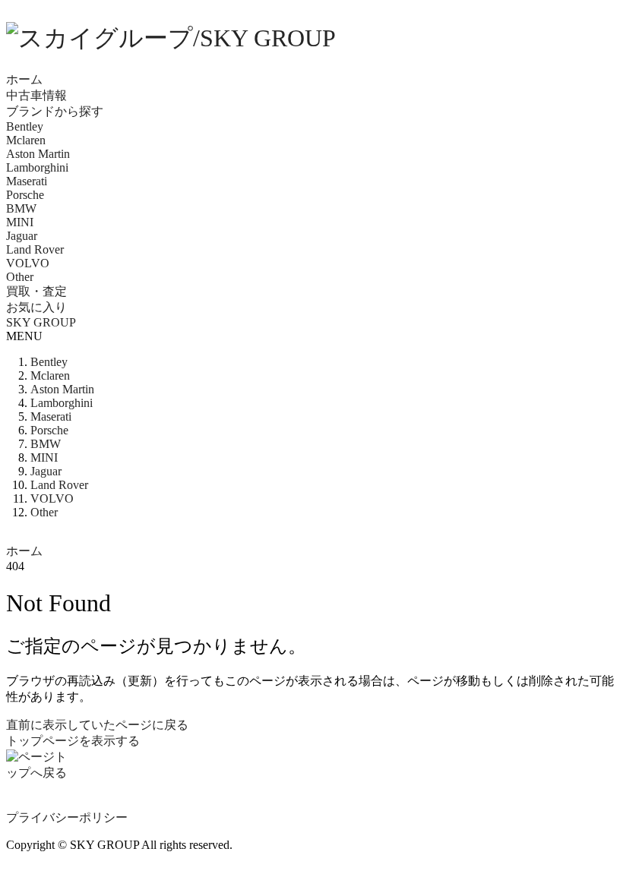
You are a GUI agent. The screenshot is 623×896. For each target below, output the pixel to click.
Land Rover (35, 249)
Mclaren (26, 140)
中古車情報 (36, 95)
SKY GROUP (41, 322)
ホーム (24, 79)
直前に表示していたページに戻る (97, 724)
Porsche (25, 194)
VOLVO (27, 263)
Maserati (26, 181)
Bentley (24, 126)
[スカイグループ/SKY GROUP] (311, 38)
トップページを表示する (73, 740)
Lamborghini (37, 167)
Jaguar (21, 235)
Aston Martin (38, 153)
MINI (19, 222)
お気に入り (36, 307)
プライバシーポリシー (67, 817)
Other (19, 276)
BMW (21, 208)
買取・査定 (36, 291)
